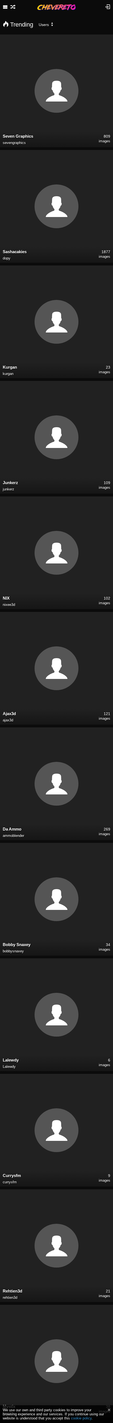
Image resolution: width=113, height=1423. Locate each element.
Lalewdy (11, 1060)
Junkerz (10, 482)
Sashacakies (15, 251)
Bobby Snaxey (16, 944)
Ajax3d (9, 713)
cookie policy (81, 1418)
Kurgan (10, 367)
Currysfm (12, 1175)
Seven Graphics (18, 136)
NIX (6, 598)
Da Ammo (12, 829)
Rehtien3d (12, 1291)
